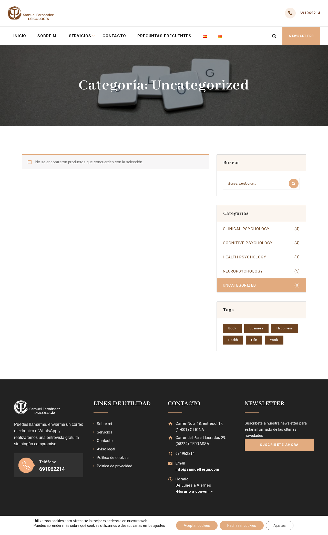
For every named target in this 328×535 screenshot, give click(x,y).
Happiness (284, 328)
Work (274, 340)
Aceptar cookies (197, 525)
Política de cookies (113, 457)
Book (232, 328)
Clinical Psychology (261, 229)
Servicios (80, 36)
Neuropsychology (261, 271)
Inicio (19, 36)
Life (254, 340)
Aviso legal (106, 449)
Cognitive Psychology (261, 243)
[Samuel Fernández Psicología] (31, 13)
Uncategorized (261, 285)
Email (180, 463)
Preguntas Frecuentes (164, 36)
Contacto (114, 36)
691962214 (310, 13)
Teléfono (47, 462)
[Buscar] (294, 183)
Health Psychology (261, 257)
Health (233, 340)
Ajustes (279, 525)
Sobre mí (47, 36)
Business (256, 328)
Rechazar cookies (241, 525)
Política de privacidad (114, 466)
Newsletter (301, 36)
